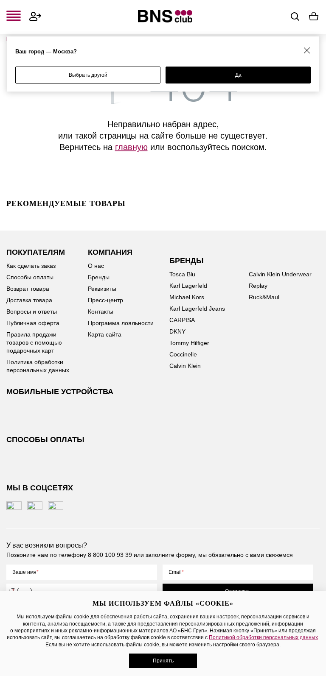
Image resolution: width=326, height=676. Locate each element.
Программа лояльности (121, 323)
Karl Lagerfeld (188, 285)
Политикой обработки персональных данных (263, 637)
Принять (163, 661)
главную (131, 146)
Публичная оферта (32, 323)
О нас (96, 265)
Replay (258, 285)
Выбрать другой (88, 75)
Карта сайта (104, 334)
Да (238, 75)
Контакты (100, 311)
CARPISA (182, 320)
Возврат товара (27, 288)
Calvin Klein (185, 365)
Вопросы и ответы (31, 311)
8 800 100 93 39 (110, 554)
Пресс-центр (105, 300)
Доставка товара (29, 300)
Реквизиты (102, 288)
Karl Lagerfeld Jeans (197, 308)
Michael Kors (186, 297)
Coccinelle (183, 354)
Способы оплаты (29, 277)
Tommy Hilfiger (189, 342)
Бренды (99, 277)
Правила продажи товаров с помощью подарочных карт (34, 342)
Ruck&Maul (264, 297)
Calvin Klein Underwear (280, 274)
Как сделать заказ (31, 265)
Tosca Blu (182, 274)
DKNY (177, 331)
